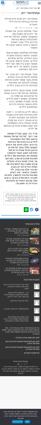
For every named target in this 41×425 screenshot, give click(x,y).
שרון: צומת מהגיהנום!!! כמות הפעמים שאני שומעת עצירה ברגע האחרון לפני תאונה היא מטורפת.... (16, 319)
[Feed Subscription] (2, 13)
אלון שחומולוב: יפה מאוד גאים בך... (16, 309)
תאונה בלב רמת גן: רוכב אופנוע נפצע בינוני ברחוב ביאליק (18, 250)
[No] (38, 417)
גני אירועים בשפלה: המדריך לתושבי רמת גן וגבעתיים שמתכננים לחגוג (16, 231)
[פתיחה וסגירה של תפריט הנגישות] (2, 3)
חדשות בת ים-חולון (20, 369)
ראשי (36, 8)
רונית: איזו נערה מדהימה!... (19, 301)
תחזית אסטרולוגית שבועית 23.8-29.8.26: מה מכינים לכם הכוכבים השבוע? (17, 260)
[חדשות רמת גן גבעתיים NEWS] (20, 3)
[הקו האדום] (20, 364)
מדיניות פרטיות (17, 422)
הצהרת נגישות (34, 369)
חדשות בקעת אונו (24, 371)
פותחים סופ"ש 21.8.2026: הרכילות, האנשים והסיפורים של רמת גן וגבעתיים (16, 270)
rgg (35, 28)
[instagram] (24, 364)
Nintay (25, 361)
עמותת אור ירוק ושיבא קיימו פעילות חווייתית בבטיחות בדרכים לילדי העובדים (21, 22)
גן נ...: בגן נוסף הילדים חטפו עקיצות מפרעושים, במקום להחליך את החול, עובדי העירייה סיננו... (16, 295)
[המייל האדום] (18, 364)
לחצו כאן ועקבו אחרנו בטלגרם (27, 338)
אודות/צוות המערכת (31, 353)
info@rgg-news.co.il (12, 201)
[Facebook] (26, 364)
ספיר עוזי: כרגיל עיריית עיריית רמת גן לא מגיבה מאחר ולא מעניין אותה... (16, 287)
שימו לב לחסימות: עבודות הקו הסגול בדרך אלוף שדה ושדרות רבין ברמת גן (17, 241)
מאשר (27, 422)
